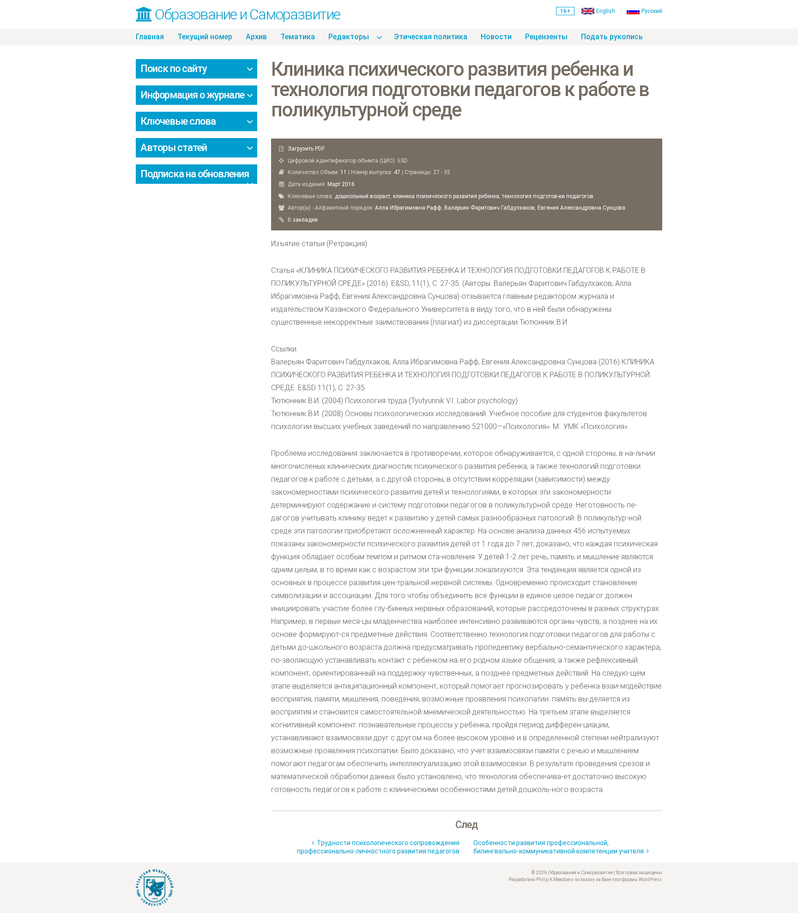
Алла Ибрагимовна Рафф (408, 208)
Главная (150, 36)
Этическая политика (430, 36)
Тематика (297, 36)
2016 (348, 184)
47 (397, 172)
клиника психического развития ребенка (446, 196)
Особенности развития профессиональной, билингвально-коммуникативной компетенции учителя (560, 847)
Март (333, 184)
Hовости (496, 36)
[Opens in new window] (264, 887)
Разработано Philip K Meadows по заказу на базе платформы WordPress (585, 879)
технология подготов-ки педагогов (547, 196)
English (605, 11)
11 (343, 172)
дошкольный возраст (362, 196)
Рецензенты (546, 36)
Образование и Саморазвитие (246, 14)
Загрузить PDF (306, 148)
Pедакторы (348, 36)
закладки (305, 220)
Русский (651, 11)
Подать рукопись (612, 36)
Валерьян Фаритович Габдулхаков (489, 208)
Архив (256, 36)
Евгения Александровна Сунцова (581, 208)
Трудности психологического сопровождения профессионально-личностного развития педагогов (378, 847)
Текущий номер (204, 36)
